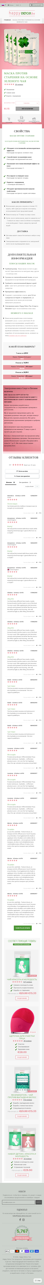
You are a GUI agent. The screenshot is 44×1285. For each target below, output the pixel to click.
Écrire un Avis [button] (23, 468)
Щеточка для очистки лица (22, 1034)
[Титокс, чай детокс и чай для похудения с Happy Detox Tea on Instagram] (23, 1217)
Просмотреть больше (22, 941)
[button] (37, 510)
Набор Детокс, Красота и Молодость (22, 1152)
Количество (9, 100)
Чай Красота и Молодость (22, 976)
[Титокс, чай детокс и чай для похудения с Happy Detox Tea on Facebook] (20, 1217)
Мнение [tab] (9, 479)
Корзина (37, 2)
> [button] (23, 924)
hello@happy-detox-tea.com (22, 1213)
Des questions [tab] (23, 479)
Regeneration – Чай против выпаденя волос (22, 1093)
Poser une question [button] (23, 473)
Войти (39, 1199)
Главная (7, 17)
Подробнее (22, 995)
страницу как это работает (18, 332)
